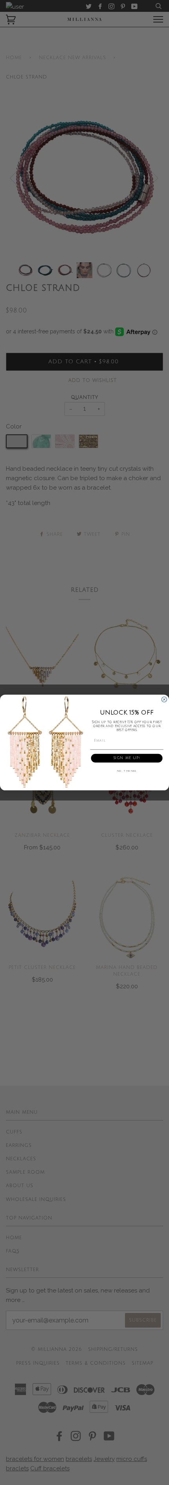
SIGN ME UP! (126, 758)
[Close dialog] (164, 699)
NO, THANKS (127, 771)
